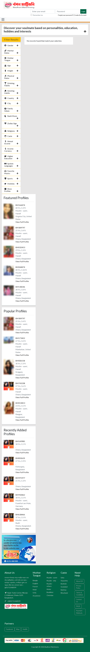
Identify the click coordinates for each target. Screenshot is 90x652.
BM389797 (20, 227)
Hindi (34, 590)
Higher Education (8, 157)
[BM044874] (9, 270)
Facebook (9, 629)
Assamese (36, 596)
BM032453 (20, 247)
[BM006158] (9, 366)
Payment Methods (79, 612)
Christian (50, 595)
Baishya (63, 590)
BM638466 (20, 514)
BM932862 (20, 495)
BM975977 (20, 478)
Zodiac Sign (12, 123)
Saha (62, 578)
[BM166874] (9, 211)
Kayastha (64, 581)
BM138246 (20, 287)
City (9, 103)
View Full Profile (22, 222)
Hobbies (11, 184)
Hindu (49, 589)
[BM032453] (9, 251)
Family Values (8, 109)
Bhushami (64, 593)
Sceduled (64, 587)
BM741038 (20, 383)
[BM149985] (9, 444)
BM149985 (20, 441)
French (35, 587)
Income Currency (8, 150)
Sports (10, 178)
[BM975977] (9, 480)
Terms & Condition (79, 594)
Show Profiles (8, 190)
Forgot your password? (65, 15)
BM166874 (20, 205)
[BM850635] (9, 461)
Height (10, 71)
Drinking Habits (9, 84)
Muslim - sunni (52, 578)
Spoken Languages (8, 164)
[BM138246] (9, 290)
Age (9, 65)
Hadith (25, 629)
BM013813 (20, 403)
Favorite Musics (9, 172)
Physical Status (9, 77)
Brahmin (64, 584)
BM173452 (20, 338)
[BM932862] (9, 497)
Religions (11, 131)
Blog (17, 629)
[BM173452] (9, 340)
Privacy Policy (78, 587)
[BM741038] (9, 386)
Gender (10, 45)
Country (10, 98)
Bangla (35, 580)
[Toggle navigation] (3, 19)
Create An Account (80, 15)
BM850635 (20, 458)
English (35, 583)
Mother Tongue (9, 59)
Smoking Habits (9, 92)
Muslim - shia (51, 581)
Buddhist (50, 592)
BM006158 (20, 361)
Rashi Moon (12, 116)
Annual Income (8, 142)
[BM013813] (9, 407)
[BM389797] (9, 233)
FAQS (78, 606)
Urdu (34, 593)
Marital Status (8, 51)
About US (79, 581)
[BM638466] (9, 517)
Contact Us (79, 600)
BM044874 (20, 267)
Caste (9, 136)
